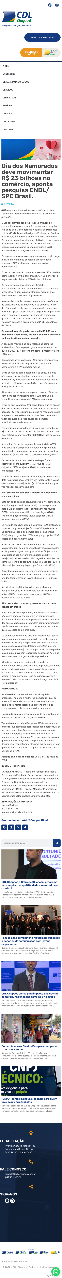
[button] (4, 827)
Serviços (8, 90)
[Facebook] (49, 5)
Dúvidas (7, 113)
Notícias (8, 106)
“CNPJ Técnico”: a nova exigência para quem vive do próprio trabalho (29, 1100)
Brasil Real (9, 98)
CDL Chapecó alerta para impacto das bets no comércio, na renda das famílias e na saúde (30, 995)
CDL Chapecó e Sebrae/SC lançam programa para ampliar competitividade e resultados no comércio (30, 885)
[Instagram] (57, 5)
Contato (8, 129)
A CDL (6, 66)
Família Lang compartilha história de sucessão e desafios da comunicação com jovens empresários (30, 941)
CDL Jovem (9, 121)
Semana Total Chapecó (16, 82)
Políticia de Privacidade (14, 1261)
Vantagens (9, 74)
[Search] (57, 843)
